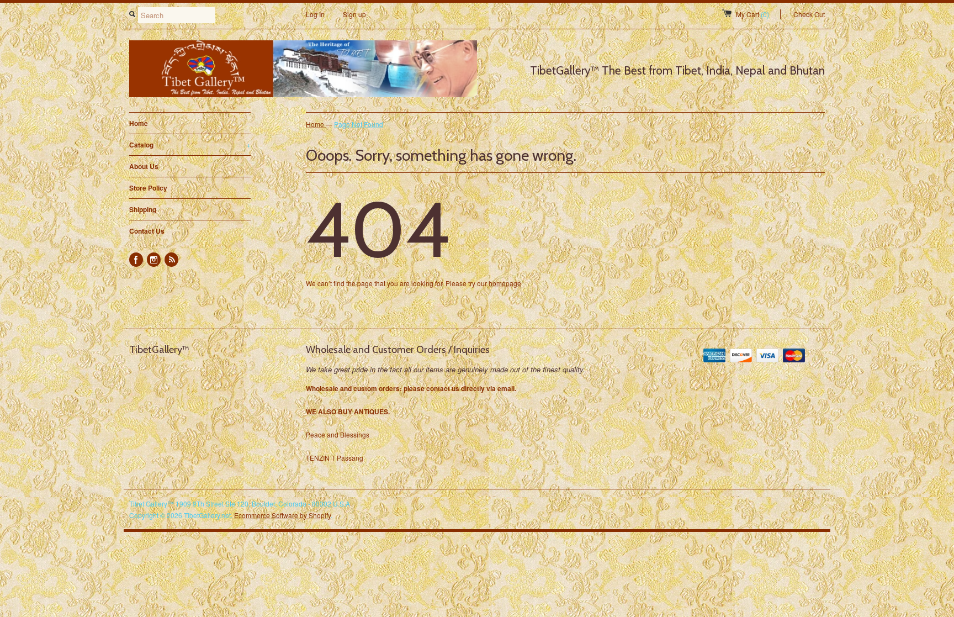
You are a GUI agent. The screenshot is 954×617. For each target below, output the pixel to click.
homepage (505, 283)
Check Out (809, 14)
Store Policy (148, 188)
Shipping (142, 209)
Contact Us (147, 231)
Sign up (354, 14)
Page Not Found (358, 124)
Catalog (190, 145)
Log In (315, 14)
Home (138, 123)
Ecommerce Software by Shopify (282, 515)
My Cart (752, 14)
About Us (143, 166)
